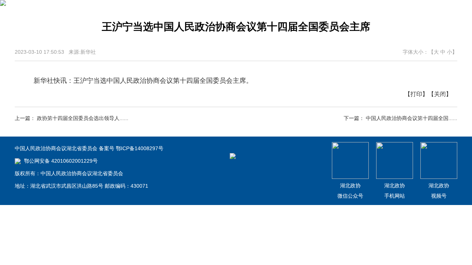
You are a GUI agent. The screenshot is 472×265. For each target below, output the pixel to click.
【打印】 (416, 94)
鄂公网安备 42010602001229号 (60, 161)
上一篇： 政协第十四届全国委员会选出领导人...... (71, 118)
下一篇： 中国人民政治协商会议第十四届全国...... (400, 118)
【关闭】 (440, 94)
